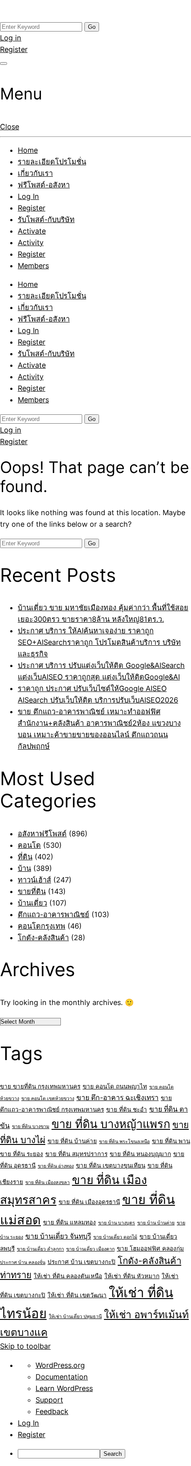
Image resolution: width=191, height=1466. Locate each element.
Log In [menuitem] (28, 1422)
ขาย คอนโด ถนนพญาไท (115, 1086)
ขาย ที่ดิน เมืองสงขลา (47, 1182)
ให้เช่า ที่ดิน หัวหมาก (131, 1275)
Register (14, 49)
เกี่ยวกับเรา (35, 173)
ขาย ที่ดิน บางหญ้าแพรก (111, 1124)
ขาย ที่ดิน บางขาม (30, 1126)
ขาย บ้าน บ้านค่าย (156, 1223)
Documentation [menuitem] (62, 1376)
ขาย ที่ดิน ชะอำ (126, 1109)
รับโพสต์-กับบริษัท (46, 219)
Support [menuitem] (49, 1399)
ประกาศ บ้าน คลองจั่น (22, 1262)
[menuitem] (104, 1453)
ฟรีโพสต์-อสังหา (44, 184)
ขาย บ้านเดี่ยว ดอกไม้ (115, 1237)
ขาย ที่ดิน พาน (171, 1140)
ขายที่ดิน (32, 891)
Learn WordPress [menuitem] (64, 1388)
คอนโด (29, 845)
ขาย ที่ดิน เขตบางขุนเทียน (110, 1165)
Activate (32, 230)
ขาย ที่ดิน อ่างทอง (56, 1166)
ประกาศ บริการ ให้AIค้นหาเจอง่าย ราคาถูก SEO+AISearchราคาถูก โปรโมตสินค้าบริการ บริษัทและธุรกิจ (99, 642)
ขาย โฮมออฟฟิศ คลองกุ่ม (150, 1248)
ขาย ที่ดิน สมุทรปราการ (76, 1153)
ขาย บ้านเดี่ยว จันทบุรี (58, 1236)
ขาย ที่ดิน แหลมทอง (69, 1222)
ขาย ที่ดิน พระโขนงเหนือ (124, 1141)
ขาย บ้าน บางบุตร (116, 1223)
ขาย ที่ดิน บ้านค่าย (72, 1140)
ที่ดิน (25, 856)
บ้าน (24, 868)
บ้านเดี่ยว (32, 902)
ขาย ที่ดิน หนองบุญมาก (140, 1153)
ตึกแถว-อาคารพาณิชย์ (53, 914)
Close (9, 126)
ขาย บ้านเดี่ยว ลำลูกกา (40, 1249)
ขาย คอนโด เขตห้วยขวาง (47, 1098)
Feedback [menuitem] (52, 1411)
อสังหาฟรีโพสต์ (42, 833)
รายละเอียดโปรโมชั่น (52, 161)
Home (28, 150)
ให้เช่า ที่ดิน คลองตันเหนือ (68, 1275)
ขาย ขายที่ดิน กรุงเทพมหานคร (40, 1086)
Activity (31, 242)
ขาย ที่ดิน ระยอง (21, 1153)
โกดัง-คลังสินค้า (43, 937)
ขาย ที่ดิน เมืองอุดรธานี (89, 1201)
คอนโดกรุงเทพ (41, 926)
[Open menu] (3, 63)
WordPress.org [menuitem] (60, 1365)
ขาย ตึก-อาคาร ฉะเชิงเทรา (117, 1097)
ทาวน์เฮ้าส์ (34, 879)
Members (33, 265)
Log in (10, 37)
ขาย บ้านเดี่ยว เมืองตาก (90, 1249)
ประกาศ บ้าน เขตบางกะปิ (81, 1261)
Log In (28, 196)
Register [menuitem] (31, 1434)
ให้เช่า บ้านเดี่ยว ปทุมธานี (75, 1316)
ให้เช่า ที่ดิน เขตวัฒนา (77, 1295)
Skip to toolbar (25, 1346)
